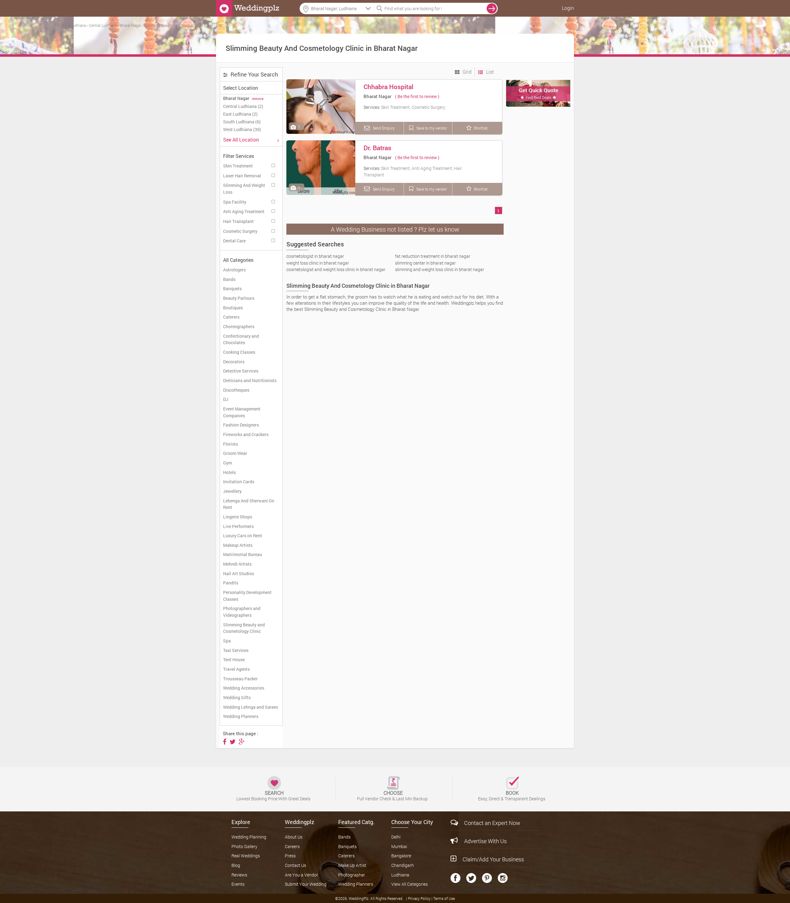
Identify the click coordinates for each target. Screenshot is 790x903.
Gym (227, 463)
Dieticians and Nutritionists (249, 380)
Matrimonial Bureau (242, 554)
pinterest (487, 878)
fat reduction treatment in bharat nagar (432, 256)
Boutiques (233, 308)
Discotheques (236, 390)
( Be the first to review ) (417, 96)
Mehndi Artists (237, 564)
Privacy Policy (419, 898)
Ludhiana (400, 875)
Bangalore (401, 856)
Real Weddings (245, 856)
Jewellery (232, 491)
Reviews (239, 875)
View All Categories (409, 884)
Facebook (455, 878)
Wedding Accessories (243, 688)
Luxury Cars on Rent (242, 535)
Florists (230, 444)
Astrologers (234, 270)
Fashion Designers (241, 425)
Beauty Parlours (238, 298)
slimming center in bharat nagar (425, 263)
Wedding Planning (248, 837)
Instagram (503, 878)
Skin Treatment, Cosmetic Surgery (413, 107)
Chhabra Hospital (388, 86)
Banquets (232, 288)
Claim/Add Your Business (493, 859)
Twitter (471, 878)
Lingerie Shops (237, 517)
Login (568, 8)
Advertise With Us (485, 841)
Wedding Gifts (237, 697)
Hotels (229, 472)
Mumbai (399, 846)
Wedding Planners (240, 716)
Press (290, 856)
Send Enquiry (383, 128)
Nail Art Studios (238, 573)
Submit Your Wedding (305, 884)
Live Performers (238, 526)
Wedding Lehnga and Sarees (250, 707)
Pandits (230, 583)
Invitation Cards (238, 481)
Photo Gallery (244, 846)
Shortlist (481, 128)
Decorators (233, 362)
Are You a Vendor (301, 875)
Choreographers (238, 326)
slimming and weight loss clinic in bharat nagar (439, 269)
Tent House (234, 659)
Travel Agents (236, 669)
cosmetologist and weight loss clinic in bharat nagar (335, 269)
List (489, 71)
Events (237, 884)
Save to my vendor (431, 128)
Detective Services (240, 371)
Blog (235, 865)
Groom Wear (235, 453)
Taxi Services (235, 650)
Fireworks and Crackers (245, 434)
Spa (227, 641)
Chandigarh (402, 865)
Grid (466, 71)
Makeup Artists (237, 545)
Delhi (396, 837)
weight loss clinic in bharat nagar (317, 263)
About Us (293, 837)
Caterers (231, 317)
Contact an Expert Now (492, 823)
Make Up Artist (352, 865)
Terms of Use (444, 898)
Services (274, 164)
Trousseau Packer (240, 679)
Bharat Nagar (377, 96)
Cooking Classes (239, 352)
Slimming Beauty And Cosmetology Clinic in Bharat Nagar (358, 285)
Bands (229, 279)
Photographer (351, 875)
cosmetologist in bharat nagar (315, 256)
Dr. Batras (377, 147)
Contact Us (295, 865)
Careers (292, 846)
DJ (225, 399)
